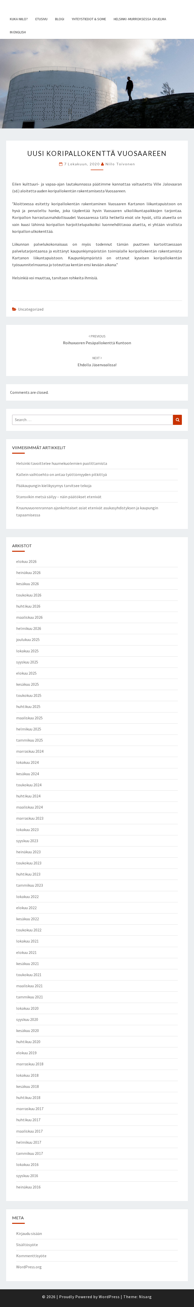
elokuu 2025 (26, 673)
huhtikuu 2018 (28, 1097)
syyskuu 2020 (27, 1019)
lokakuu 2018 (27, 1075)
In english (18, 32)
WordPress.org (29, 1266)
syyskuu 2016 (27, 1175)
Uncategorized (30, 309)
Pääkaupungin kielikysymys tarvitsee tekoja (53, 485)
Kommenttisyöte (31, 1255)
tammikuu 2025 (29, 740)
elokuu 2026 (26, 561)
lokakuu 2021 (27, 941)
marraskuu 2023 (29, 818)
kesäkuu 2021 (27, 963)
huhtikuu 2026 (28, 606)
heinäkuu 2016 (28, 1186)
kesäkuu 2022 (27, 918)
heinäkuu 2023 (28, 851)
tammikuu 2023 (29, 885)
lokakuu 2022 (27, 896)
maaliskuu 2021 (29, 985)
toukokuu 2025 (28, 695)
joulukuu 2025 (28, 639)
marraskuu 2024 (29, 751)
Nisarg (145, 1296)
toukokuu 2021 (28, 974)
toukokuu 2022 (28, 929)
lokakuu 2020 (27, 1008)
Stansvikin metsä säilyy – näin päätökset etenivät (59, 496)
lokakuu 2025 (27, 650)
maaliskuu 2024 (29, 807)
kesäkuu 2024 (27, 773)
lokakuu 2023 (27, 829)
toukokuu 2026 (28, 595)
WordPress (109, 1296)
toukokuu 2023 (28, 862)
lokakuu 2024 (27, 762)
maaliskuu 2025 (29, 717)
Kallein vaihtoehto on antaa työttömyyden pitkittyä (61, 474)
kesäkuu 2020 (27, 1030)
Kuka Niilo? (19, 19)
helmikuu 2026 (28, 628)
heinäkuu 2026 (28, 572)
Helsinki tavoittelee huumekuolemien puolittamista (61, 463)
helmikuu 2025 (28, 728)
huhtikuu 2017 (28, 1119)
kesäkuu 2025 (27, 684)
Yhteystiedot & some (89, 19)
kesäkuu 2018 (27, 1086)
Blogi (59, 19)
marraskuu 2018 (29, 1063)
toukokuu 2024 (28, 784)
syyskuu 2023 (27, 840)
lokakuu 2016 (27, 1164)
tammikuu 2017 (29, 1153)
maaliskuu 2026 (29, 617)
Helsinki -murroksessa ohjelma (140, 19)
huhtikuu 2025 (28, 706)
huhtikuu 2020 (28, 1041)
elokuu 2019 (26, 1052)
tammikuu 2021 (29, 996)
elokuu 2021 (26, 952)
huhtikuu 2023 (28, 874)
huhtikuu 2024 (28, 795)
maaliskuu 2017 (29, 1131)
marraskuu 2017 (29, 1108)
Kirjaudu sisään (29, 1233)
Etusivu (41, 19)
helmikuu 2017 (28, 1142)
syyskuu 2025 (27, 661)
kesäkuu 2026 (27, 583)
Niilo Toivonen (120, 164)
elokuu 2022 (26, 907)
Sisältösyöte (27, 1244)
